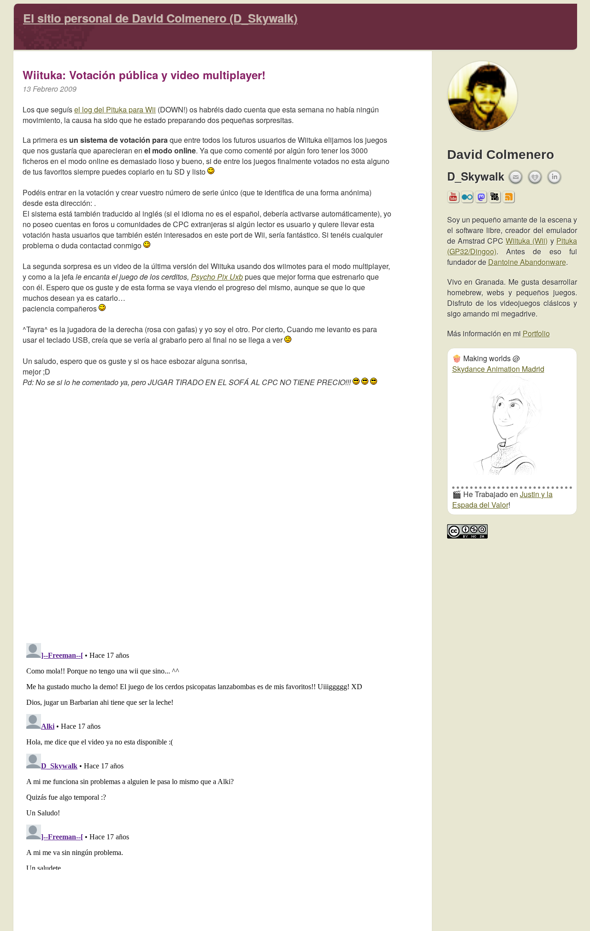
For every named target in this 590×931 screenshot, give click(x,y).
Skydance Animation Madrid (498, 368)
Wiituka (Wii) (527, 240)
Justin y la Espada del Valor (502, 499)
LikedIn (554, 177)
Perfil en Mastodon (481, 199)
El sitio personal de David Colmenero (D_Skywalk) (160, 18)
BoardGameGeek (495, 197)
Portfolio (536, 333)
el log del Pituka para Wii (115, 109)
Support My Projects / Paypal (535, 180)
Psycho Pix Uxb (217, 276)
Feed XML (508, 199)
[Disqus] (207, 513)
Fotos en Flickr (467, 199)
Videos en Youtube (453, 199)
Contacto (515, 177)
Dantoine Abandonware (527, 262)
